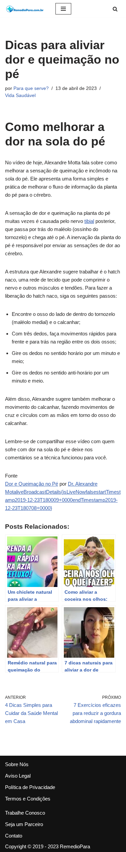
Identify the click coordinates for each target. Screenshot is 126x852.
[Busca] (115, 8)
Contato (13, 836)
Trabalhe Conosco (25, 813)
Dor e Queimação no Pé (31, 484)
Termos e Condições (27, 798)
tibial (89, 221)
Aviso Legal (18, 776)
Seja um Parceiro (24, 824)
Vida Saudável (20, 95)
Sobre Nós (17, 764)
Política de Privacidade (30, 787)
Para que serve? (31, 88)
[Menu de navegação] (63, 8)
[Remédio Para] (25, 9)
